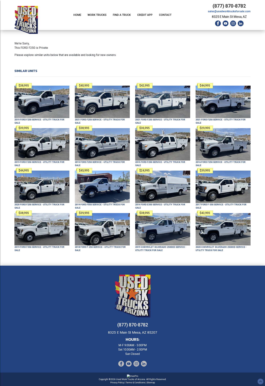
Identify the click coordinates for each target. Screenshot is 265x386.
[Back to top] (260, 381)
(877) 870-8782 (229, 6)
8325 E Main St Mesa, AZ (229, 17)
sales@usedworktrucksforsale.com (229, 11)
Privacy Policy (117, 382)
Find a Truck (122, 15)
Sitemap (151, 382)
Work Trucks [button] (97, 15)
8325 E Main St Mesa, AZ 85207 (132, 332)
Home (77, 15)
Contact (165, 15)
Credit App (145, 15)
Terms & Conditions (135, 382)
